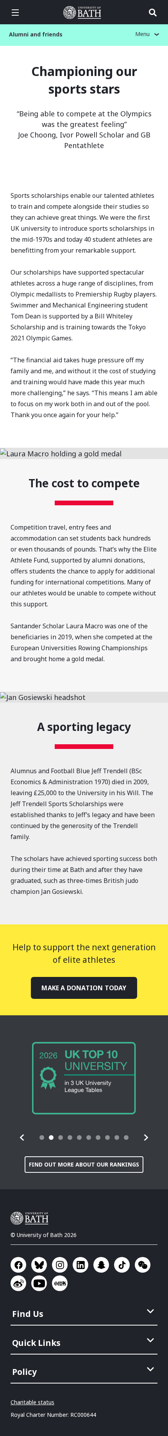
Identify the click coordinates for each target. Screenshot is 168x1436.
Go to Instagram (60, 1265)
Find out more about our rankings (84, 1164)
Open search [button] (153, 12)
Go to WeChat (142, 1265)
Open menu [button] (15, 12)
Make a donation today (83, 988)
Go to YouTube (39, 1283)
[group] (84, 1078)
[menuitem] (84, 1311)
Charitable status (32, 1402)
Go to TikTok (122, 1265)
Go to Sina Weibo (18, 1283)
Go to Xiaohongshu (60, 1283)
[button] (22, 1137)
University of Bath (84, 12)
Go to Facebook (18, 1265)
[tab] (41, 1137)
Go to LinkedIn (80, 1265)
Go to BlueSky (39, 1265)
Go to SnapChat (101, 1265)
